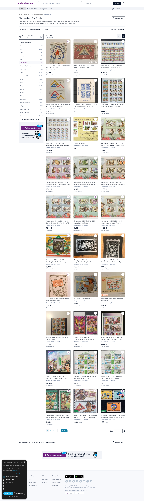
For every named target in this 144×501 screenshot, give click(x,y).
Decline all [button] (19, 493)
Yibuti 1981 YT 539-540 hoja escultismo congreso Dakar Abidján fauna (57, 144)
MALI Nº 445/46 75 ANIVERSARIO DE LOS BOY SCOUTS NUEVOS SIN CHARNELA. (85, 416)
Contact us (55, 485)
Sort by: (113, 29)
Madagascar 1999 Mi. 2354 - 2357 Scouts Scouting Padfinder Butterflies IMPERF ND (112, 183)
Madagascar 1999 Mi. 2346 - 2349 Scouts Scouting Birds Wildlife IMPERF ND (58, 222)
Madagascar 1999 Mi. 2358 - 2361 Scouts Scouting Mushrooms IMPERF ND (85, 183)
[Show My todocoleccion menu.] (124, 8)
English (70, 493)
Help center (55, 476)
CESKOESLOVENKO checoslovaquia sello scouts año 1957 (57, 299)
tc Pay (30, 479)
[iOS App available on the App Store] (69, 476)
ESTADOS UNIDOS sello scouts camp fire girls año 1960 (58, 67)
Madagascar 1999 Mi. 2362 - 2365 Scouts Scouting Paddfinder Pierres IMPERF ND (57, 183)
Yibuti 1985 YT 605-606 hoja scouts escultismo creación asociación (112, 105)
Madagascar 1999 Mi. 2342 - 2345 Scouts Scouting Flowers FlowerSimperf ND (85, 222)
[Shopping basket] (124, 3)
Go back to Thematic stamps (31, 119)
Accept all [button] (8, 493)
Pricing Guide (44, 9)
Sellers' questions (56, 479)
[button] (14, 473)
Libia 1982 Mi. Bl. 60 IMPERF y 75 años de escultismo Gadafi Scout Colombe (56, 377)
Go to (112, 431)
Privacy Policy (82, 487)
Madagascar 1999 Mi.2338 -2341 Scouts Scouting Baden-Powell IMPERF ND (111, 222)
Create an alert (119, 18)
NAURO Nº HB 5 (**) (80, 143)
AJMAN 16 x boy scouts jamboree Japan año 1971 (57, 338)
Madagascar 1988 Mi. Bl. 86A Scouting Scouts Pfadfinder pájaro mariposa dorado (57, 261)
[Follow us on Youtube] (84, 481)
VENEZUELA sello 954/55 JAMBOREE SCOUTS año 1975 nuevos (58, 105)
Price (46, 29)
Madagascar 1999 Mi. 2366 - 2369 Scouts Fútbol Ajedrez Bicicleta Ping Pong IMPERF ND (112, 144)
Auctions (30, 9)
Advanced (88, 3)
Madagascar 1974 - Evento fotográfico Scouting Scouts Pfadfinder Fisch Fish (82, 261)
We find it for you (33, 485)
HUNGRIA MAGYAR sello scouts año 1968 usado (112, 299)
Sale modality (34, 29)
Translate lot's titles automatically (28, 37)
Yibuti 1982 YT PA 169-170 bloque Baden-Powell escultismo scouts (111, 67)
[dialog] (14, 479)
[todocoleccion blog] (91, 481)
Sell (51, 9)
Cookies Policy (91, 487)
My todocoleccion (116, 9)
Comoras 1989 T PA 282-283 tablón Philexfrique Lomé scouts (85, 377)
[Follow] (68, 41)
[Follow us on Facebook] (73, 481)
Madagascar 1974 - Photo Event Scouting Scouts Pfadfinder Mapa (111, 261)
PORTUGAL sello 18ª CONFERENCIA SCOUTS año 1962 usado (85, 67)
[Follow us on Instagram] (66, 481)
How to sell (45, 479)
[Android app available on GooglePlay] (79, 476)
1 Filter (24, 29)
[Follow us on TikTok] (87, 481)
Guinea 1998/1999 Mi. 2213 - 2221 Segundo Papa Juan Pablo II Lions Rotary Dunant (111, 338)
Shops (36, 9)
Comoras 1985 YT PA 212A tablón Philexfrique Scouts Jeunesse (111, 377)
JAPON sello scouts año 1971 (83, 298)
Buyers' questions (56, 482)
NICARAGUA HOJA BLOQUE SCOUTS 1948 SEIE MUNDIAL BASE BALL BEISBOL (85, 106)
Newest (120, 29)
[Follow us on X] (77, 481)
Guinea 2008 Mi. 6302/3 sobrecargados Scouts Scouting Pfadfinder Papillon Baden (84, 338)
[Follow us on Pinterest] (80, 481)
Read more (15, 470)
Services (31, 476)
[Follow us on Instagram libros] (70, 481)
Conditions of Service (71, 487)
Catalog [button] (22, 9)
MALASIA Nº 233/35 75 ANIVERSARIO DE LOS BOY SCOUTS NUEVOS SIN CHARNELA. (113, 416)
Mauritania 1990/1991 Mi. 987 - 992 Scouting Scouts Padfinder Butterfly (57, 416)
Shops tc (44, 482)
